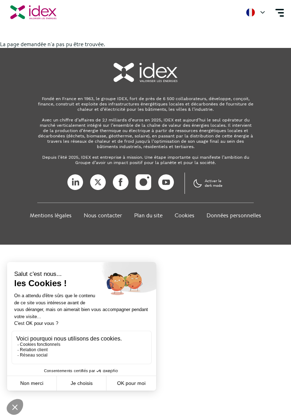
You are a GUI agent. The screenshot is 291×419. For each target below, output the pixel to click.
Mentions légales (51, 215)
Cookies (184, 215)
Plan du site (148, 215)
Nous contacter (103, 215)
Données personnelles (234, 215)
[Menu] (279, 12)
